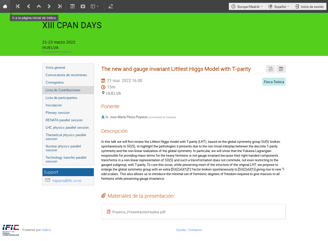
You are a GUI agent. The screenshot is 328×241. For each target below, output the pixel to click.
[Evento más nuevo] (49, 6)
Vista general (55, 67)
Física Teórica (274, 81)
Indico (46, 230)
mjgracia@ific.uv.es (66, 180)
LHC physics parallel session (67, 127)
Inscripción (54, 105)
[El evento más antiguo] (18, 6)
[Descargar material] (83, 6)
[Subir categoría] (39, 6)
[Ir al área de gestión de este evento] (111, 6)
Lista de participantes (61, 98)
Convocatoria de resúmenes (66, 75)
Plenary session (57, 113)
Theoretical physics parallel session (66, 137)
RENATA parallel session (64, 120)
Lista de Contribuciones (63, 90)
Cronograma (55, 82)
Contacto (195, 230)
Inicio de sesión (312, 6)
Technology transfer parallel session (66, 159)
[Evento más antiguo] (29, 6)
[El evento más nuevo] (59, 6)
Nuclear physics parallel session (63, 148)
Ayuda (181, 230)
